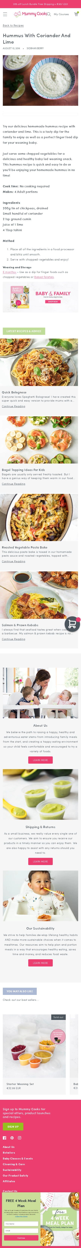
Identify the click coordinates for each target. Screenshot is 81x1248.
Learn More (40, 760)
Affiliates (9, 1181)
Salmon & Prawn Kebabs (20, 625)
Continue (21, 1237)
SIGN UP (13, 1127)
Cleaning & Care (14, 1164)
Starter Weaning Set (20, 1084)
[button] (5, 14)
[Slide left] (68, 1012)
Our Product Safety (15, 1175)
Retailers (9, 1153)
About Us (9, 1147)
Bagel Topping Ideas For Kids (23, 470)
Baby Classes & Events (18, 1158)
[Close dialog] (76, 1195)
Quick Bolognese (14, 392)
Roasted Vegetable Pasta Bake (24, 547)
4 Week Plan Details (21, 1216)
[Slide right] (73, 1012)
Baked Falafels (44, 277)
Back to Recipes (13, 25)
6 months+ (9, 272)
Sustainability (12, 1170)
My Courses (61, 14)
